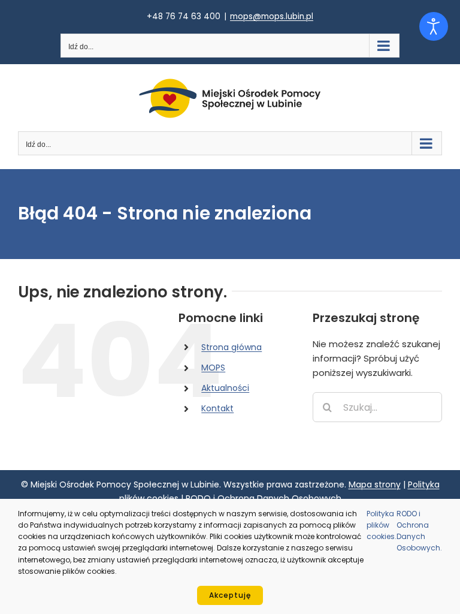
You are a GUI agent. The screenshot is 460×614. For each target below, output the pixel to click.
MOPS (213, 368)
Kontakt (217, 408)
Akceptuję (230, 595)
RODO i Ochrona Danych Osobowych (263, 498)
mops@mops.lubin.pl (271, 16)
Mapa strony (375, 484)
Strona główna (231, 347)
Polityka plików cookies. (382, 524)
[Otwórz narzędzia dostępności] (433, 26)
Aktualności (225, 388)
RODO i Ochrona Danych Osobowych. (419, 530)
